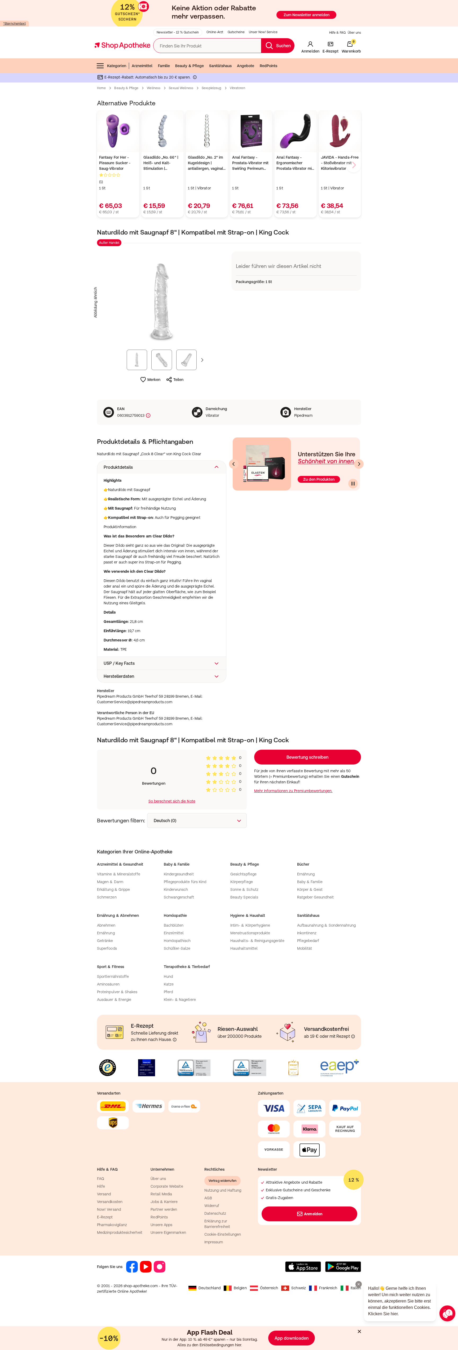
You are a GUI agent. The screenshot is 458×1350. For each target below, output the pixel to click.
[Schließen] (306, 596)
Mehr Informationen (229, 729)
